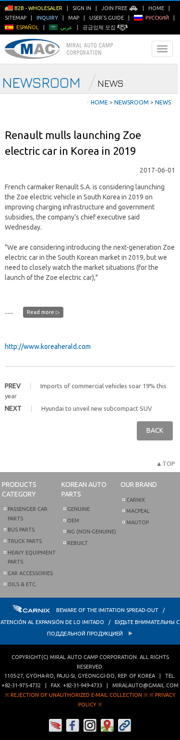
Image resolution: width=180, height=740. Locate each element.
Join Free (115, 8)
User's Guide (106, 18)
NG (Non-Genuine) (91, 531)
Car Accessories (30, 573)
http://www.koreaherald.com (48, 346)
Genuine (78, 509)
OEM (73, 520)
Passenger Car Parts (28, 513)
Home (156, 8)
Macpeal (138, 511)
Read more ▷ (43, 312)
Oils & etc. (22, 584)
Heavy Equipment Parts (32, 557)
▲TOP (165, 463)
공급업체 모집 (100, 27)
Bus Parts (21, 529)
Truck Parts (25, 541)
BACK (154, 430)
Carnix (135, 500)
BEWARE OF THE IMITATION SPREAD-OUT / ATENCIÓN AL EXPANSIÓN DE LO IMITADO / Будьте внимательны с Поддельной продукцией (90, 621)
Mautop (137, 522)
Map (73, 18)
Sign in (81, 8)
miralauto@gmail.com (145, 685)
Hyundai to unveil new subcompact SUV (96, 408)
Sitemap (15, 18)
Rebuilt (77, 543)
